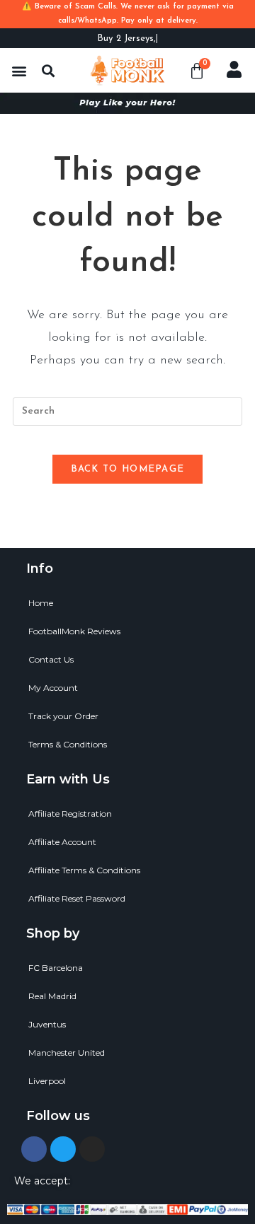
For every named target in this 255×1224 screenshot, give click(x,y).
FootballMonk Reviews (74, 631)
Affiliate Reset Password (76, 898)
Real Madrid (52, 996)
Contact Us (51, 659)
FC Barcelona (55, 967)
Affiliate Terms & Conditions (84, 870)
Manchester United (66, 1052)
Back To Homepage (128, 469)
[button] (18, 70)
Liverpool (47, 1081)
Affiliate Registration (70, 813)
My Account (53, 687)
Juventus (47, 1024)
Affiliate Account (62, 842)
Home (40, 603)
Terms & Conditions (67, 744)
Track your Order (63, 716)
